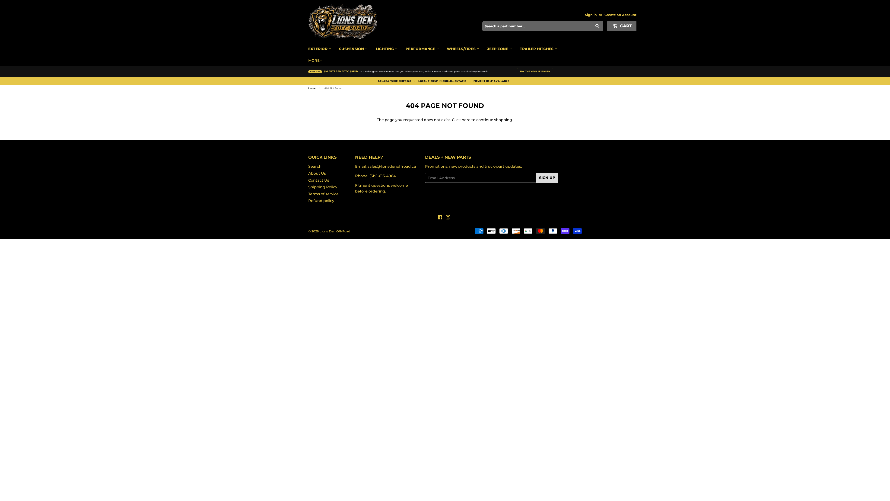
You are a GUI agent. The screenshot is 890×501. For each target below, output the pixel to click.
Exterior (318, 49)
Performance (421, 49)
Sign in (591, 15)
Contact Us (318, 180)
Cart (625, 26)
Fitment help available (491, 81)
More (314, 60)
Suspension (352, 49)
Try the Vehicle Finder (535, 71)
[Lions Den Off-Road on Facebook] (440, 218)
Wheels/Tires (462, 49)
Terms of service (323, 194)
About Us (317, 173)
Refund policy (321, 201)
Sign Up (547, 178)
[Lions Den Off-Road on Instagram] (448, 218)
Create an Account (620, 15)
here (466, 120)
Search (314, 166)
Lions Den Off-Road (335, 231)
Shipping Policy (322, 187)
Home (311, 88)
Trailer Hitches (537, 49)
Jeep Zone (498, 49)
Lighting (385, 49)
